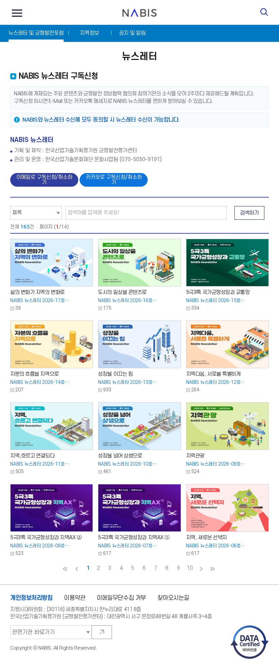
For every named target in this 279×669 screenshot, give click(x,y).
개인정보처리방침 (31, 598)
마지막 (213, 568)
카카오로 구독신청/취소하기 (114, 179)
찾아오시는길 (173, 598)
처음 (65, 568)
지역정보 (89, 33)
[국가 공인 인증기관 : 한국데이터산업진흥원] (249, 628)
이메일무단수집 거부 (121, 598)
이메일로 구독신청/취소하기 (44, 179)
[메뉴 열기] (15, 12)
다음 (201, 568)
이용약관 (74, 598)
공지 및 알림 (132, 33)
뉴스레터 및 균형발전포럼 (36, 33)
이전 (76, 568)
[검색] (264, 12)
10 (190, 568)
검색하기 (249, 213)
